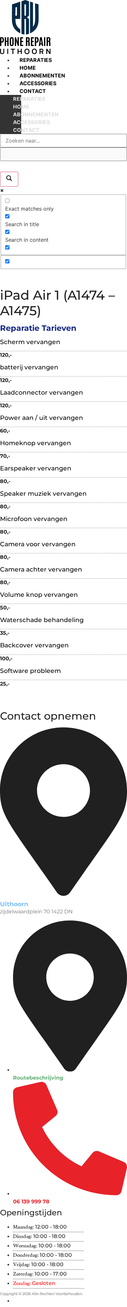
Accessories (38, 83)
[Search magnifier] (9, 179)
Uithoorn (14, 904)
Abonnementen (42, 75)
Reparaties (36, 60)
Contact (33, 91)
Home (28, 67)
